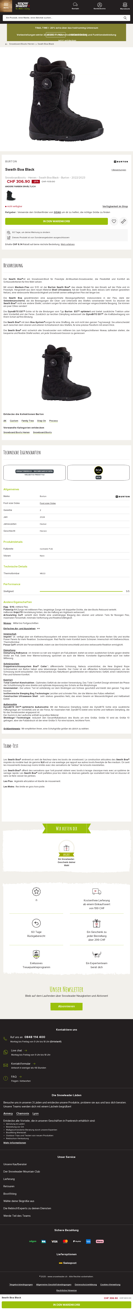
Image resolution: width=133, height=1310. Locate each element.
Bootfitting (9, 1193)
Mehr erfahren (68, 244)
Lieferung (9, 1179)
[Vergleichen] (123, 221)
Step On (41, 421)
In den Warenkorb (56, 221)
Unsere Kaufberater (15, 1164)
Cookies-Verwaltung (110, 1285)
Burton (11, 161)
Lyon (36, 1113)
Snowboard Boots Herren (21, 44)
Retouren (8, 1186)
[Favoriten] (114, 221)
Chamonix (22, 1113)
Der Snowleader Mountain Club (21, 1171)
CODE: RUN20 (54, 34)
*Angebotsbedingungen (21, 1285)
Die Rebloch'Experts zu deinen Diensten (27, 1208)
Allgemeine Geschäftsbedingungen (53, 1285)
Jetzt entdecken (67, 40)
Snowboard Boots (42, 432)
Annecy (8, 1113)
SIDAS (57, 212)
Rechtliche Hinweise (66, 1291)
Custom (14, 421)
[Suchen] (128, 15)
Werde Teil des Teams (17, 1215)
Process (53, 421)
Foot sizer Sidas (48, 503)
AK (4, 421)
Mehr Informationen (14, 1143)
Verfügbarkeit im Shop (115, 206)
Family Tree (28, 421)
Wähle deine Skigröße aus (18, 1201)
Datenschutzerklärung (86, 1285)
